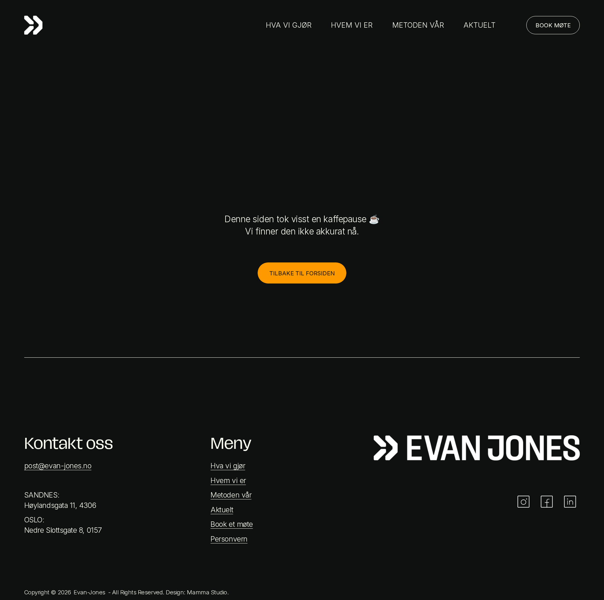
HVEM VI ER (352, 25)
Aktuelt (221, 509)
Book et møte (231, 524)
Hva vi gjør (227, 465)
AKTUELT (479, 25)
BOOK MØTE (553, 25)
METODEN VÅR (418, 25)
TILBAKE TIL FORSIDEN (302, 273)
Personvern (228, 539)
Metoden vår (230, 495)
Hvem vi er (228, 480)
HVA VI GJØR (289, 25)
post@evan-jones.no (58, 465)
